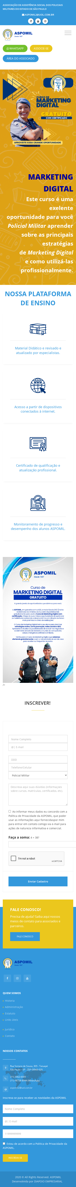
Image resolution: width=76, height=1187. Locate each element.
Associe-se (41, 48)
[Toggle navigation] (68, 33)
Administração (14, 1007)
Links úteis (11, 1019)
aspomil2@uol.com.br (39, 14)
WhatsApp (16, 48)
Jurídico (9, 1029)
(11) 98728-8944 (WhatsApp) (25, 1080)
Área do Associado (21, 58)
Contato (10, 1036)
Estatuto (10, 1013)
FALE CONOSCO (25, 936)
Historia (10, 1000)
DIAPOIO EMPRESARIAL (48, 1181)
